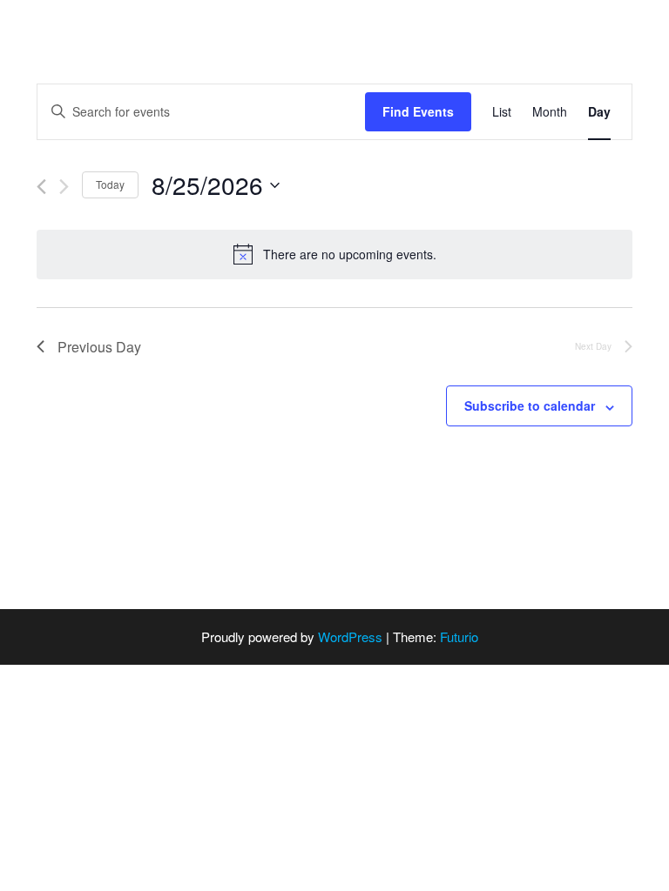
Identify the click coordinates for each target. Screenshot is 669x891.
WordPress (350, 636)
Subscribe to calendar (529, 405)
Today (110, 184)
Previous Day (99, 347)
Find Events (418, 111)
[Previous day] (41, 186)
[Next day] (64, 186)
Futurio (459, 636)
